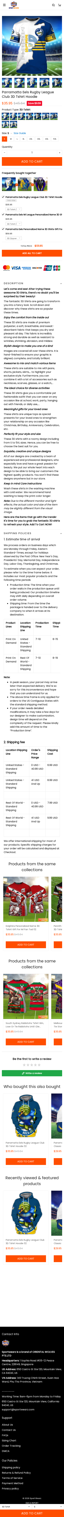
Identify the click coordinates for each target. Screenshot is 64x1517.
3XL (38, 139)
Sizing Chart (9, 1440)
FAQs (5, 1435)
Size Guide (20, 133)
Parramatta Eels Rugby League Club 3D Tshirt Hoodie (34, 197)
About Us (7, 1425)
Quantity (7, 147)
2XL (30, 139)
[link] (11, 1492)
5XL (54, 139)
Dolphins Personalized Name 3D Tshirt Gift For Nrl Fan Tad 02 (23, 927)
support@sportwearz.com (18, 1409)
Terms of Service (12, 1478)
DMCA (5, 1451)
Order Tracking (11, 1446)
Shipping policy (11, 1467)
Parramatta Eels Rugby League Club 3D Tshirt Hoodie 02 (25, 1144)
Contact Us (9, 1430)
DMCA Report (32, 1503)
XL (23, 139)
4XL (46, 139)
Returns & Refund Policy (16, 1473)
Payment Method (12, 1483)
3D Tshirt (25, 109)
